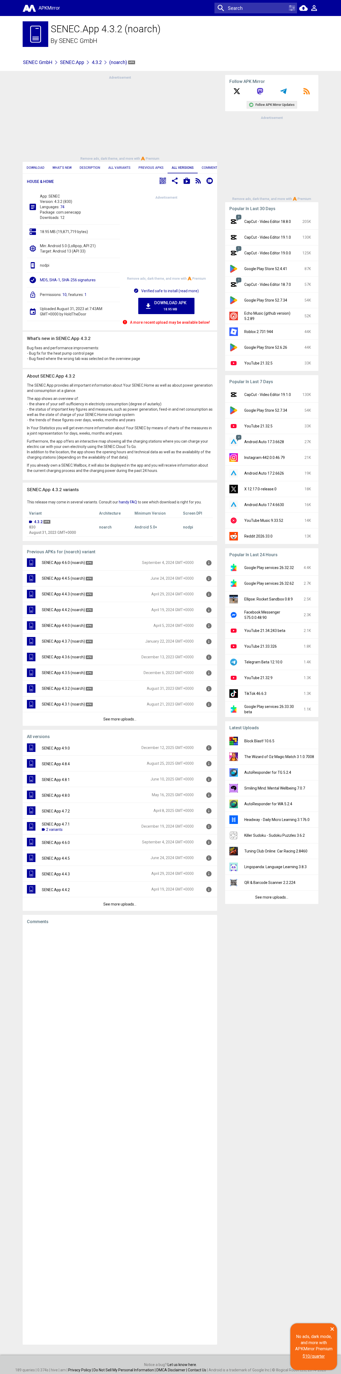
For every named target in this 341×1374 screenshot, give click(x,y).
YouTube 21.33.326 (260, 646)
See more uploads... (119, 719)
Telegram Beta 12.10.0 (263, 662)
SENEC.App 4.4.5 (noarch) (63, 578)
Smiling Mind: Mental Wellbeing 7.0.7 (274, 788)
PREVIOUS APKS (151, 168)
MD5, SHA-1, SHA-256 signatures (68, 280)
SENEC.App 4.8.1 (56, 780)
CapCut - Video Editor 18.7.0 (267, 284)
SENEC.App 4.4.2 (56, 890)
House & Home (40, 181)
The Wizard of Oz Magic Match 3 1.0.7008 (279, 757)
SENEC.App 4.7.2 (56, 811)
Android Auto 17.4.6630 (264, 505)
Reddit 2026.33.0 (258, 536)
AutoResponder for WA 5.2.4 (268, 804)
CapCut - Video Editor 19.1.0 (267, 237)
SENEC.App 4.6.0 (56, 842)
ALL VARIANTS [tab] (119, 168)
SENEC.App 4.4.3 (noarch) (63, 594)
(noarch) (118, 62)
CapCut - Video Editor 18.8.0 (267, 221)
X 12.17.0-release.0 (260, 489)
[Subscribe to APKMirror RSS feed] (306, 93)
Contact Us (197, 1370)
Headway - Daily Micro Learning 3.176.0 (277, 820)
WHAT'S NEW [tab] (62, 168)
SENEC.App (72, 62)
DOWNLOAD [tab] (35, 168)
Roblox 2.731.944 (258, 332)
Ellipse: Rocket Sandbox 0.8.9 (268, 599)
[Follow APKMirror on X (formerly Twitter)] (237, 93)
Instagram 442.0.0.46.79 (264, 457)
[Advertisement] (120, 117)
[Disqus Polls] (119, 996)
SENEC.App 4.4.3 (56, 874)
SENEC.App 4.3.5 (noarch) (63, 673)
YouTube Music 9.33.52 (263, 520)
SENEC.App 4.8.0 (56, 795)
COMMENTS (211, 168)
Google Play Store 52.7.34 (265, 300)
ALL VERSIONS (183, 168)
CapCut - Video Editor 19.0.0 (267, 253)
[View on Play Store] (187, 181)
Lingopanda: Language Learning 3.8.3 (275, 867)
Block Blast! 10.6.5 (259, 741)
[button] (163, 181)
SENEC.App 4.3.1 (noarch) (63, 704)
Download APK (170, 305)
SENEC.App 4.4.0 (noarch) (63, 625)
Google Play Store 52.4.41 (265, 269)
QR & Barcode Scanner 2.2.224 (269, 882)
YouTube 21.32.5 (258, 363)
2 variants (54, 829)
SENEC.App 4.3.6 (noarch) (63, 657)
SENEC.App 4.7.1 (56, 824)
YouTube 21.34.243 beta (264, 630)
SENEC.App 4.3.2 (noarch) (63, 688)
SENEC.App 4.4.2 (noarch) (63, 610)
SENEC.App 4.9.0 (56, 748)
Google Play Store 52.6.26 (265, 347)
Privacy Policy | (81, 1370)
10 (64, 295)
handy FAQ (128, 502)
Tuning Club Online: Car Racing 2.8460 (275, 851)
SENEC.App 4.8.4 (56, 764)
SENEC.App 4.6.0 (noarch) (63, 562)
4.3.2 (97, 62)
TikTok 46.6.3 (255, 693)
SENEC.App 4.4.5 (56, 858)
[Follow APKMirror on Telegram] (283, 93)
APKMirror (49, 8)
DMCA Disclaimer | (172, 1370)
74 (62, 207)
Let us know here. (182, 1365)
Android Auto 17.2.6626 (264, 473)
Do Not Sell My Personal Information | (125, 1370)
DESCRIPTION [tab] (90, 168)
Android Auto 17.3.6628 (264, 442)
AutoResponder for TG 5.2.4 (267, 772)
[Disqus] (120, 1134)
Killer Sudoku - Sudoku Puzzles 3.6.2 (274, 835)
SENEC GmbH (78, 41)
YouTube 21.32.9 (258, 678)
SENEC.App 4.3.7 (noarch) (63, 641)
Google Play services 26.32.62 (269, 583)
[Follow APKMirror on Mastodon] (260, 93)
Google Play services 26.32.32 (269, 568)
